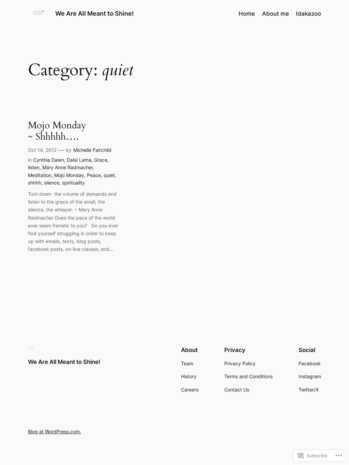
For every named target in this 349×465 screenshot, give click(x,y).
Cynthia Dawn (48, 160)
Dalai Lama (79, 160)
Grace (100, 160)
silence (51, 183)
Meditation (39, 175)
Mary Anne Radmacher (67, 167)
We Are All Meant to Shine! (94, 13)
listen (34, 167)
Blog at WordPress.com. (54, 431)
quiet (109, 175)
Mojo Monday (69, 175)
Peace (94, 175)
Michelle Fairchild (92, 150)
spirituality (73, 183)
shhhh (34, 183)
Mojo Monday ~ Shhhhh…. (57, 131)
